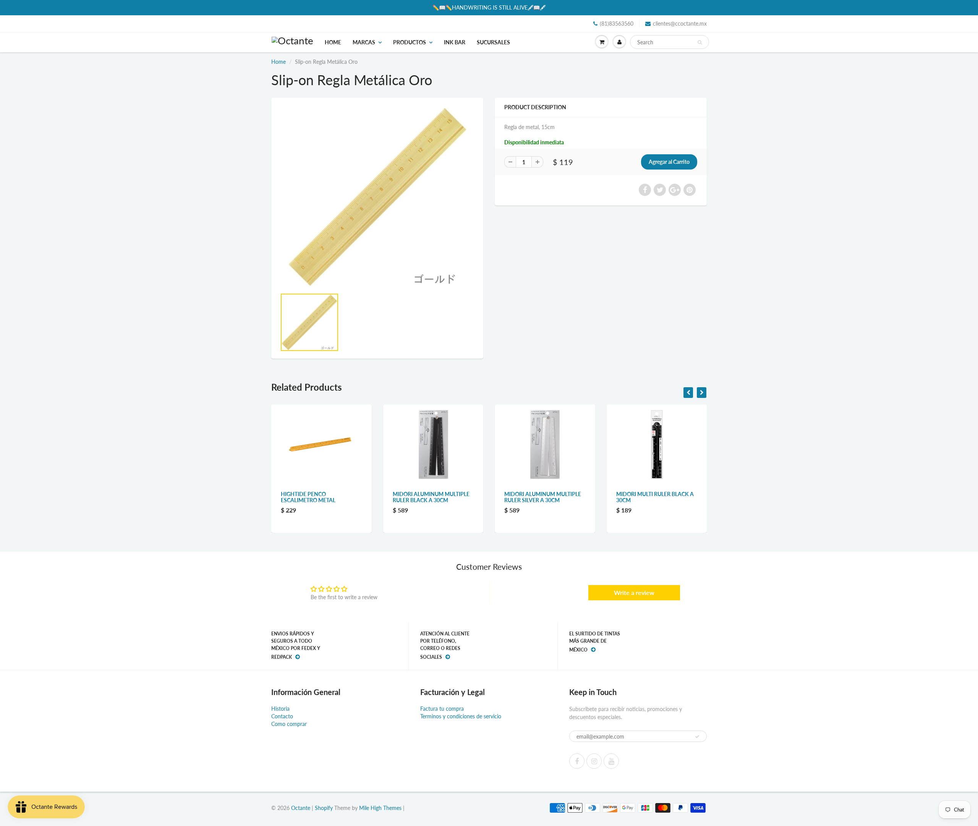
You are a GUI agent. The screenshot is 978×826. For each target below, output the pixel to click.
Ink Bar (454, 42)
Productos (409, 42)
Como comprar (289, 724)
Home (333, 42)
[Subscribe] (697, 737)
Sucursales (493, 42)
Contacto (282, 716)
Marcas (364, 42)
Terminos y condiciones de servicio (460, 716)
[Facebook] (577, 761)
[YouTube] (611, 761)
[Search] (699, 42)
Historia (280, 708)
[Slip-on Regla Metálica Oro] (377, 197)
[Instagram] (594, 761)
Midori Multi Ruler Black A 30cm (544, 497)
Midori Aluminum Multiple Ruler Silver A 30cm (432, 497)
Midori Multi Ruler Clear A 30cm (656, 497)
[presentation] (688, 392)
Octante (300, 808)
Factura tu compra (442, 708)
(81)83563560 (616, 23)
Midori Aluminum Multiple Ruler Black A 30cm (320, 497)
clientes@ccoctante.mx (680, 23)
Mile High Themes (380, 808)
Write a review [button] (634, 592)
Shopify (324, 808)
